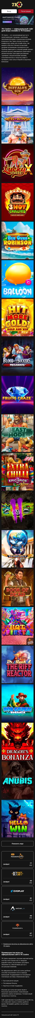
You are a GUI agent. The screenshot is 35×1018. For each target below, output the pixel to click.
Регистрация (26, 11)
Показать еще (17, 844)
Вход (9, 11)
